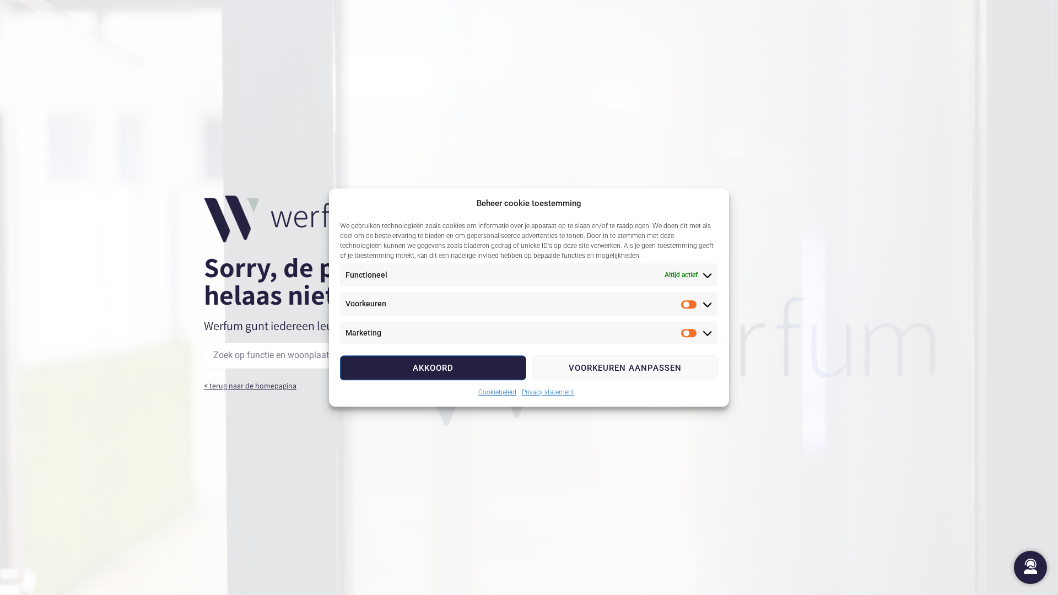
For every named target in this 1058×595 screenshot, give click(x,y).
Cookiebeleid (497, 392)
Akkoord (433, 368)
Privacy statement (548, 392)
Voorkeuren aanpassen (625, 368)
